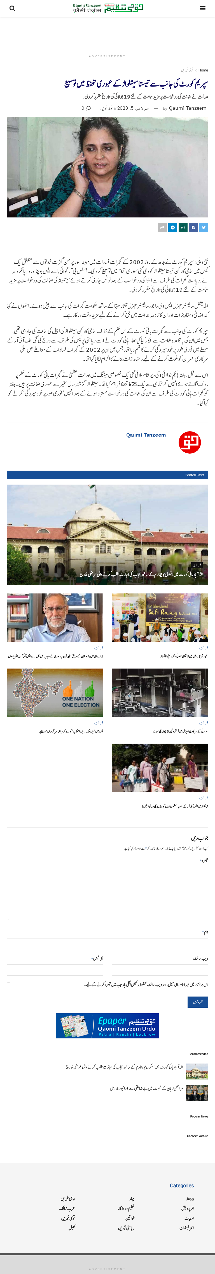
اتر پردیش (187, 1208)
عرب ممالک (67, 1208)
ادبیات (189, 1218)
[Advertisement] (107, 33)
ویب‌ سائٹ (200, 958)
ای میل (97, 958)
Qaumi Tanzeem (188, 108)
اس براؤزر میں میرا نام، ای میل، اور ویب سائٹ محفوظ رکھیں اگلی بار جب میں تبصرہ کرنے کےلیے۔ (146, 984)
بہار (131, 1198)
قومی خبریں (187, 70)
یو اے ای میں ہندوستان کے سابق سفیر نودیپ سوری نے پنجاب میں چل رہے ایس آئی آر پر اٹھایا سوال (55, 656)
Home (203, 70)
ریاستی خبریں (126, 1228)
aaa (190, 1198)
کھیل (72, 1228)
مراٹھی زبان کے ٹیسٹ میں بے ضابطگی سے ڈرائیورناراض (146, 1088)
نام (205, 931)
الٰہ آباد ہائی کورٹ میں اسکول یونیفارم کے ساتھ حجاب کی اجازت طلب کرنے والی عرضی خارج (141, 574)
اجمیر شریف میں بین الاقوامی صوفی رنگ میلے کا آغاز (184, 656)
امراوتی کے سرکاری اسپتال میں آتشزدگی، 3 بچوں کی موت (180, 731)
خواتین (129, 1218)
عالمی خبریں (68, 1198)
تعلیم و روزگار (126, 1208)
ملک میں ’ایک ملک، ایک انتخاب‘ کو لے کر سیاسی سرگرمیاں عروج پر (71, 731)
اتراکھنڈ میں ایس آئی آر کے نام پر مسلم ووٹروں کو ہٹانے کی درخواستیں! (175, 806)
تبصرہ (204, 860)
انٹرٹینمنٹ (186, 1228)
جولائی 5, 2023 (133, 108)
